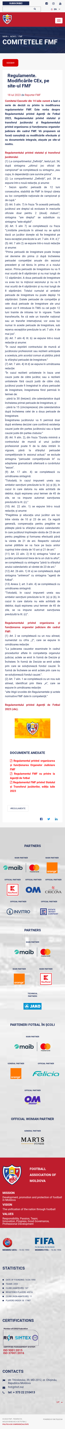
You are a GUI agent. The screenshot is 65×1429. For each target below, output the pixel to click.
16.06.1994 (56, 1250)
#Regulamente (18, 808)
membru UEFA (9, 1250)
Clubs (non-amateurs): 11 (19, 1296)
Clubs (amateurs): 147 (17, 1288)
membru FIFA (41, 1250)
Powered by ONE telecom (52, 1419)
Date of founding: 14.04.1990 (21, 1280)
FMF (20, 36)
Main (5, 36)
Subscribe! (15, 3)
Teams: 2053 (12, 1284)
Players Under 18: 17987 (19, 1300)
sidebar (10, 63)
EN (55, 9)
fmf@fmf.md (16, 1387)
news (13, 36)
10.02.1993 (24, 1250)
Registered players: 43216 (20, 1292)
